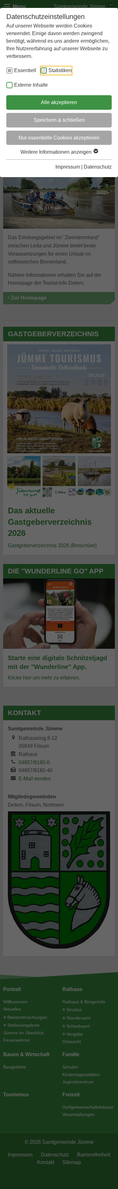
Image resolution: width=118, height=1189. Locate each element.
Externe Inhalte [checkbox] (31, 85)
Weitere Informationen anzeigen (56, 152)
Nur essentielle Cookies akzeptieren (59, 137)
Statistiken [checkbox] (60, 70)
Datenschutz (98, 167)
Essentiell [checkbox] (25, 70)
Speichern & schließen (59, 120)
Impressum (67, 167)
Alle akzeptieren (59, 102)
